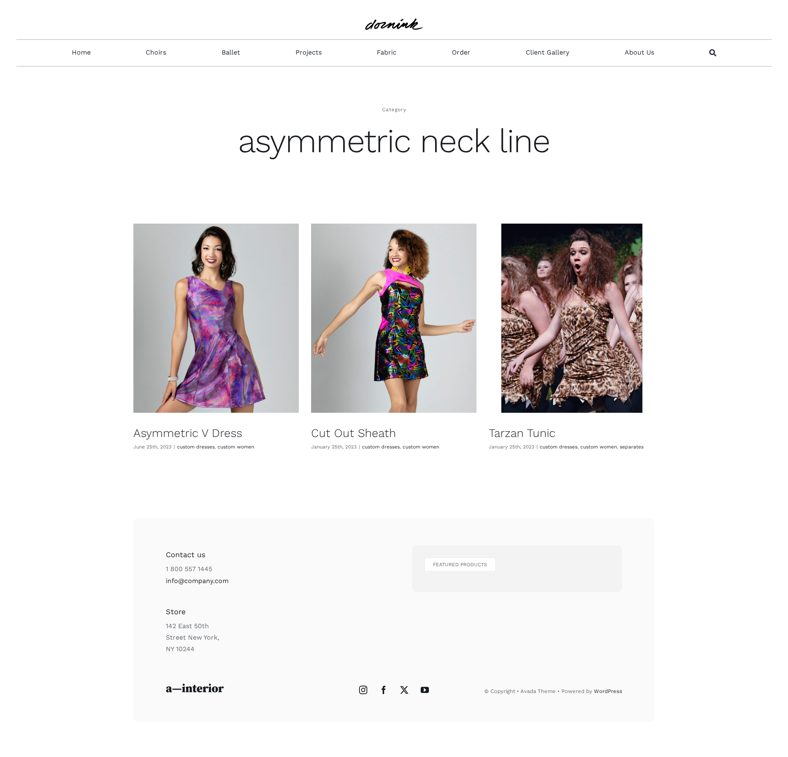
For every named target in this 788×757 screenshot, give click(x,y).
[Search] (712, 53)
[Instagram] (363, 690)
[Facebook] (384, 690)
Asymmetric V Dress (187, 433)
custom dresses (196, 447)
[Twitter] (404, 690)
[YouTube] (425, 690)
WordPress (608, 691)
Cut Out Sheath (353, 433)
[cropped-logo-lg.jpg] (394, 13)
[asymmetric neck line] (216, 318)
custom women (236, 447)
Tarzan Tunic (522, 433)
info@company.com (197, 581)
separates (632, 447)
